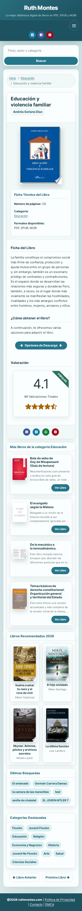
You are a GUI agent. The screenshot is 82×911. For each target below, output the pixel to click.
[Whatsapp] (45, 432)
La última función (57, 746)
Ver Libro (60, 487)
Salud (59, 853)
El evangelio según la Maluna (42, 505)
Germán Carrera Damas (51, 783)
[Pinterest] (49, 35)
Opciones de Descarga (41, 345)
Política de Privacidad (60, 900)
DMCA (49, 904)
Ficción (17, 828)
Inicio (12, 78)
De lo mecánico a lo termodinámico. (43, 546)
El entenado (20, 783)
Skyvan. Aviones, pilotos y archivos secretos (25, 749)
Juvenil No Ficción (24, 853)
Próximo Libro (56, 877)
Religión (38, 836)
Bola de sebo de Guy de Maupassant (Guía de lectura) (44, 462)
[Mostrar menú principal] (74, 26)
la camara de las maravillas (30, 792)
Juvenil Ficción (39, 828)
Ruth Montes (41, 7)
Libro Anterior (26, 877)
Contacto (36, 904)
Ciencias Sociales (24, 862)
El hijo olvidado (57, 684)
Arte (46, 853)
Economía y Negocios (27, 845)
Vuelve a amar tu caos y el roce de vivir (24, 688)
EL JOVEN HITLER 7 (55, 800)
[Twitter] (32, 35)
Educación (27, 78)
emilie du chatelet (24, 800)
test (57, 792)
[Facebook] (41, 35)
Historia (53, 845)
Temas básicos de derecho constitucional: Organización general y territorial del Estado (47, 591)
